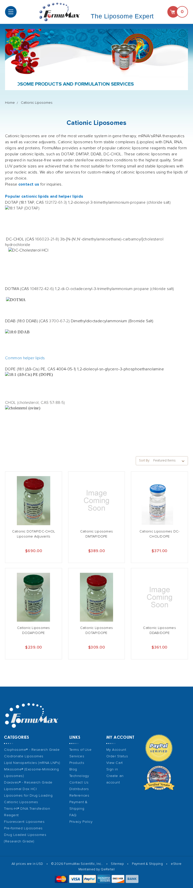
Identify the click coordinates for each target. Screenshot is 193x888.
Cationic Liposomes (37, 102)
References (79, 795)
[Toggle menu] (11, 12)
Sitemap (117, 864)
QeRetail (108, 869)
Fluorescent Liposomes (24, 822)
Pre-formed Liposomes (23, 828)
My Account (116, 750)
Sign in (112, 769)
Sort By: (144, 460)
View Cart (114, 763)
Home (10, 102)
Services (76, 756)
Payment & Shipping (147, 864)
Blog (73, 769)
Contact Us (79, 782)
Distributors (79, 789)
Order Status (117, 756)
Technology (79, 776)
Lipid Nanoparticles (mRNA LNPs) (32, 763)
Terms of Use (80, 750)
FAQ (73, 815)
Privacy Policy (81, 822)
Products (76, 763)
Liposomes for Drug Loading (28, 795)
